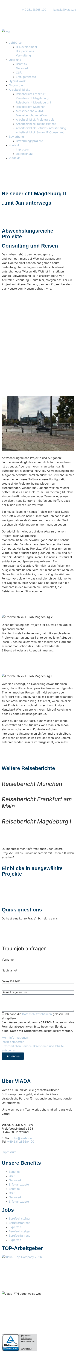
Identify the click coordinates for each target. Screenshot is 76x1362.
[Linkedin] (42, 1267)
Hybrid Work (17, 81)
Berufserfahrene (19, 1223)
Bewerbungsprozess (29, 141)
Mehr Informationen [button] (15, 1037)
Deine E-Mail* (11, 981)
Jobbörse (15, 42)
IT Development (26, 47)
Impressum (23, 149)
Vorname (8, 959)
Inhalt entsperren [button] (13, 1042)
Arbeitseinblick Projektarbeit (35, 119)
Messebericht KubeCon (31, 115)
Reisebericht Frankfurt (31, 94)
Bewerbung (17, 136)
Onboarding (17, 85)
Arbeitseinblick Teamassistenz (36, 124)
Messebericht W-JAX (30, 111)
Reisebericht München (30, 106)
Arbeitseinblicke (19, 89)
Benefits (21, 64)
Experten (15, 1227)
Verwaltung (23, 55)
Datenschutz (24, 153)
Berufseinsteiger (19, 1218)
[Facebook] (6, 1267)
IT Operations (25, 51)
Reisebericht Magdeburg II (33, 102)
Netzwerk (22, 68)
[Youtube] (24, 1267)
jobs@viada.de (22, 1138)
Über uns (15, 59)
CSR (19, 72)
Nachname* (9, 970)
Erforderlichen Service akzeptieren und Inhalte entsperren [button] (33, 1048)
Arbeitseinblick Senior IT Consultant (40, 132)
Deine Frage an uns (14, 992)
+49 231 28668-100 (20, 1141)
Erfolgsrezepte (26, 77)
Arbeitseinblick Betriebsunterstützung (41, 128)
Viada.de (15, 158)
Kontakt (14, 145)
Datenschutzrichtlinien (37, 1014)
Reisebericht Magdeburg (32, 98)
